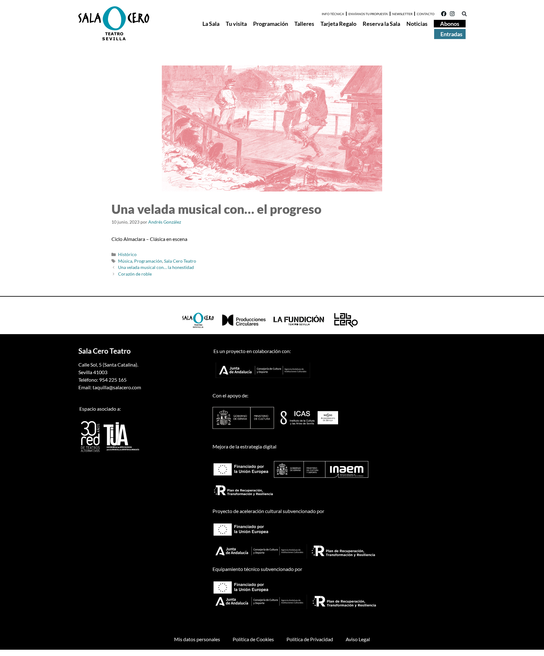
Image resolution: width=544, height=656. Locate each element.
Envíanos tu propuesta (368, 14)
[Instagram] (452, 13)
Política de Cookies (253, 639)
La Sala (210, 23)
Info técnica (333, 14)
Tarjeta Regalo (338, 23)
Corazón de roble (135, 274)
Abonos (449, 23)
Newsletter (402, 14)
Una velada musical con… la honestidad (156, 267)
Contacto (425, 14)
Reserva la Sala (381, 23)
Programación (270, 23)
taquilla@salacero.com (117, 387)
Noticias (417, 23)
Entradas (451, 34)
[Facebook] (443, 13)
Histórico (127, 254)
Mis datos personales (197, 639)
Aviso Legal (358, 639)
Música (125, 261)
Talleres (304, 23)
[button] (464, 14)
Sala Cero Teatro (180, 261)
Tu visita (236, 23)
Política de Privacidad (309, 639)
